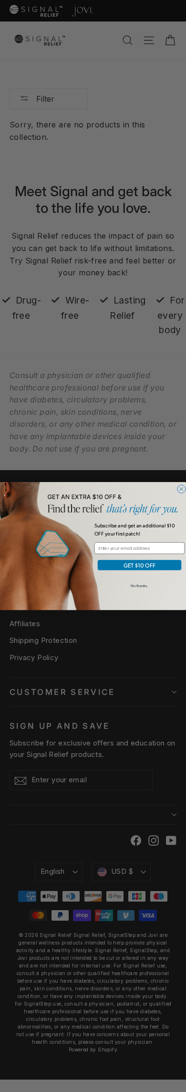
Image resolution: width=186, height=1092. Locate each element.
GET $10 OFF (139, 565)
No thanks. (139, 585)
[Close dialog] (181, 489)
